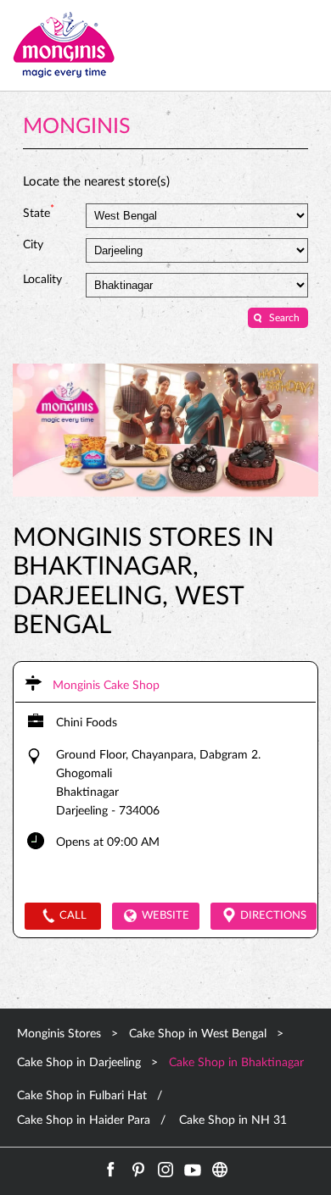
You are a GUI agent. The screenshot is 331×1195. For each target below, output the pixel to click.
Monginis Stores (60, 1034)
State (38, 212)
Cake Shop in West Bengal (197, 1034)
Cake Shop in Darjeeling (79, 1063)
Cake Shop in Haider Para (83, 1120)
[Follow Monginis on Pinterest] (138, 1169)
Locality (42, 280)
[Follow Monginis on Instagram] (165, 1169)
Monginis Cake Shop (106, 686)
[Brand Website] (220, 1169)
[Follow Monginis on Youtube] (193, 1169)
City (33, 245)
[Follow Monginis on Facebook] (111, 1169)
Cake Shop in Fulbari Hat (82, 1096)
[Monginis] (64, 45)
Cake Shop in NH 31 (233, 1120)
